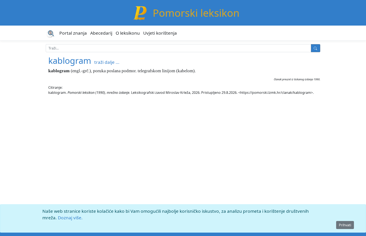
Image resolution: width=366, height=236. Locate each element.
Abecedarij (101, 33)
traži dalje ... (106, 62)
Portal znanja (73, 33)
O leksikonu (128, 33)
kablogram (69, 60)
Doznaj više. (70, 218)
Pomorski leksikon (196, 13)
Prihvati (345, 225)
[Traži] (315, 48)
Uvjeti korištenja (160, 33)
